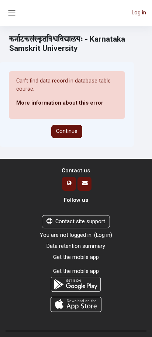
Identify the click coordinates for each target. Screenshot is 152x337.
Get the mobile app (76, 257)
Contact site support (80, 221)
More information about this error (59, 102)
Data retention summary (75, 246)
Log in (139, 12)
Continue (66, 131)
